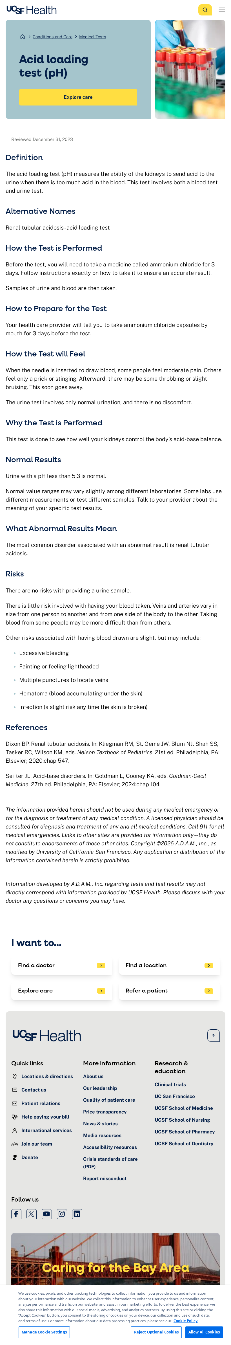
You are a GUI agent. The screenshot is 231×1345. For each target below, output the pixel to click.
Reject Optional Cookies (156, 1332)
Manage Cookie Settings (44, 1332)
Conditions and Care (52, 36)
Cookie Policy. (186, 1320)
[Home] (33, 10)
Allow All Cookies (204, 1332)
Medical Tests (92, 36)
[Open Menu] (222, 9)
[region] (115, 1315)
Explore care (78, 97)
